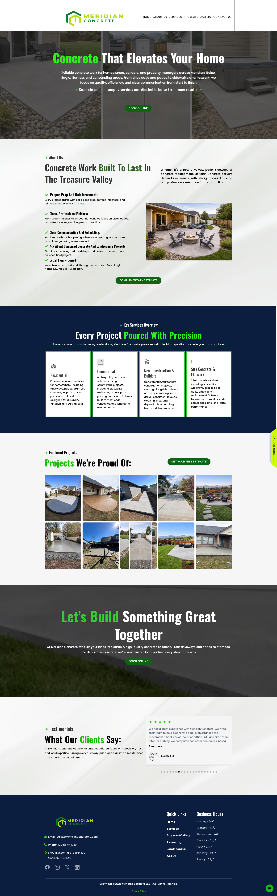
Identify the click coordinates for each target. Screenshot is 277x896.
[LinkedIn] (77, 867)
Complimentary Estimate (138, 280)
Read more (156, 746)
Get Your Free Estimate (189, 461)
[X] (67, 867)
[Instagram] (57, 867)
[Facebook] (47, 867)
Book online (138, 108)
